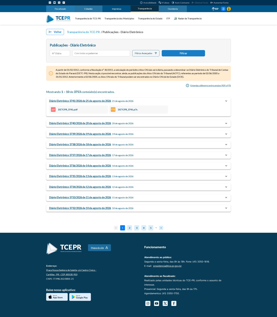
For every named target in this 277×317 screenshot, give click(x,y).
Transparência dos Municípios (119, 18)
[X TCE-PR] (59, 2)
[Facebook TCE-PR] (63, 2)
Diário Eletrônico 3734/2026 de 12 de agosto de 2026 (80, 186)
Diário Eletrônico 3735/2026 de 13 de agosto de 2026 (80, 176)
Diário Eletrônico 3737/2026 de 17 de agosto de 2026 (80, 155)
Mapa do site (97, 247)
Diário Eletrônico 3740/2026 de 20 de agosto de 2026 (80, 123)
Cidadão (88, 8)
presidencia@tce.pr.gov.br (167, 265)
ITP (168, 18)
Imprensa (116, 8)
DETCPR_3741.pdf (65, 109)
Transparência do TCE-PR (88, 18)
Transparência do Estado (150, 18)
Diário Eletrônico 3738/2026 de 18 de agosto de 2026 (80, 144)
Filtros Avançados (143, 53)
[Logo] (59, 18)
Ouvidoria (173, 8)
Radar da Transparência (190, 18)
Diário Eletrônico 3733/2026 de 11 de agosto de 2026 (80, 197)
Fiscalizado (60, 8)
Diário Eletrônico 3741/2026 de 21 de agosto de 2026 (80, 100)
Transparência (145, 8)
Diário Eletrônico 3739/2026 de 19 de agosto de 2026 (80, 133)
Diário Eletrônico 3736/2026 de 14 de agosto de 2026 (80, 165)
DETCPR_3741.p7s (124, 109)
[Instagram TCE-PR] (49, 2)
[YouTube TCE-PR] (54, 2)
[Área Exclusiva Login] (223, 9)
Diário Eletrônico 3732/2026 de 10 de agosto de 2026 (80, 208)
